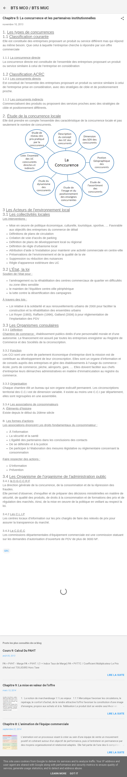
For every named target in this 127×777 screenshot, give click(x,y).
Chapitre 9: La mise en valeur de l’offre (29, 685)
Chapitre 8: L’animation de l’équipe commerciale (36, 724)
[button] (122, 18)
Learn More (58, 773)
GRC (6, 550)
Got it (74, 773)
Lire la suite (115, 675)
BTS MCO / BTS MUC (30, 8)
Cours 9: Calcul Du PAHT (19, 650)
